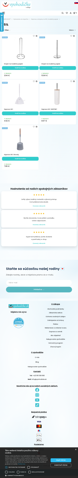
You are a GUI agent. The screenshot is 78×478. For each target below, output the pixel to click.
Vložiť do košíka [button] (20, 68)
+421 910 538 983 (39, 376)
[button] (27, 475)
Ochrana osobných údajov (56, 317)
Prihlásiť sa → (39, 289)
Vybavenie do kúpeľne (20, 19)
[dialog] (39, 462)
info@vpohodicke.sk (39, 379)
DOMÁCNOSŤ (6, 19)
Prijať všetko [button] (61, 460)
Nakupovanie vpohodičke (55, 339)
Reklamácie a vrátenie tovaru (55, 328)
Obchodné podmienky (55, 309)
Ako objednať (56, 335)
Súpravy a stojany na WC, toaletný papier (44, 19)
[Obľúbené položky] (67, 13)
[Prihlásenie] (71, 13)
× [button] (75, 449)
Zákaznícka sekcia (55, 313)
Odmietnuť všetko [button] (60, 465)
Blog (37, 362)
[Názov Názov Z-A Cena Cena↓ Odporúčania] (69, 30)
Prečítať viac (21, 464)
